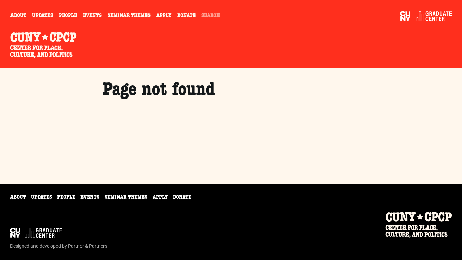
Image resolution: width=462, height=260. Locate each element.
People (68, 16)
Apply (163, 16)
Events (92, 16)
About (18, 16)
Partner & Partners (87, 246)
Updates (42, 16)
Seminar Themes (129, 16)
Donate (186, 16)
